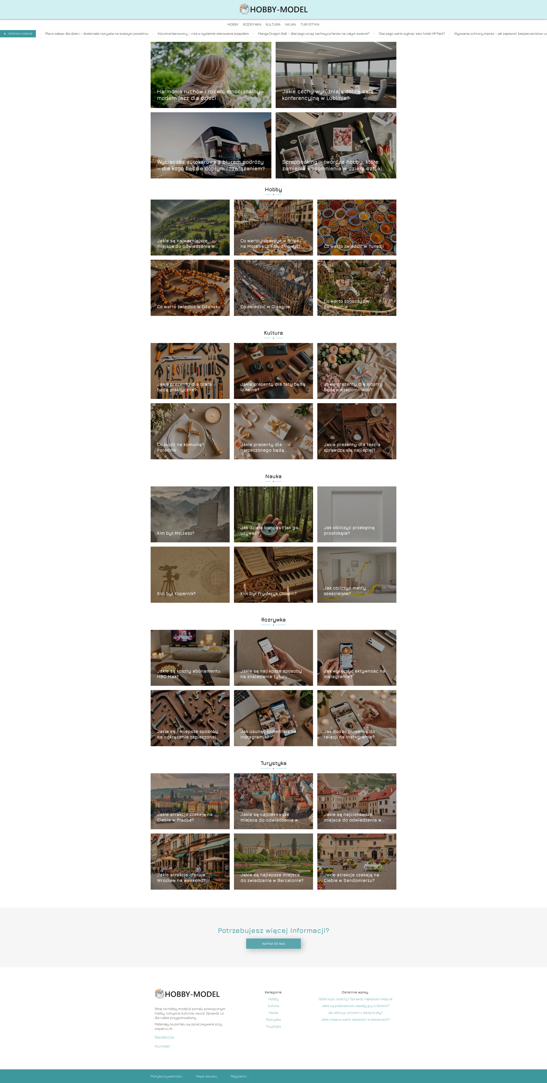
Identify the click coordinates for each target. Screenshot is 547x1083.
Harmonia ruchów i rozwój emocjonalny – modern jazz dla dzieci (211, 94)
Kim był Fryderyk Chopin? (268, 593)
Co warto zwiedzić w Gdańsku (189, 306)
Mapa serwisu (206, 1076)
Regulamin (239, 1076)
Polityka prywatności (166, 1076)
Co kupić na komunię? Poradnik (180, 447)
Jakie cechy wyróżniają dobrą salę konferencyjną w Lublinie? (327, 94)
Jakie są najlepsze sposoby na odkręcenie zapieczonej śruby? (188, 734)
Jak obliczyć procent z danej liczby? (355, 1012)
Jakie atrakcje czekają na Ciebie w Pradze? (185, 817)
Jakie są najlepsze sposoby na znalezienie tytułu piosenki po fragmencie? (271, 673)
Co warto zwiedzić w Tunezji (354, 246)
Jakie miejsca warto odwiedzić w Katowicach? (355, 1019)
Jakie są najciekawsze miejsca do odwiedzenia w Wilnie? (352, 817)
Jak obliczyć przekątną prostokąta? (349, 530)
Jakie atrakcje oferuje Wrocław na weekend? (181, 877)
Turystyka (273, 763)
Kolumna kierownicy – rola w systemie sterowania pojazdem (76, 33)
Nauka (273, 476)
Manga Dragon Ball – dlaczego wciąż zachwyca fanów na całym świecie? (187, 33)
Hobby (273, 189)
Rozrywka (273, 620)
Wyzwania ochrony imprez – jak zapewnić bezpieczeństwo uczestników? (383, 33)
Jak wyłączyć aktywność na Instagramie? (354, 673)
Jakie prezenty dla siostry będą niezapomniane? (353, 387)
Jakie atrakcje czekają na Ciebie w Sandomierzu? (351, 877)
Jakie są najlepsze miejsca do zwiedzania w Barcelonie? (271, 877)
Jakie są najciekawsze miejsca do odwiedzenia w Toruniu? (269, 817)
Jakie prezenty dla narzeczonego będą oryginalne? (262, 447)
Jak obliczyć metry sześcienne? (345, 590)
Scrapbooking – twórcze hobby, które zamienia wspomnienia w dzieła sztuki (332, 165)
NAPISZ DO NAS (273, 943)
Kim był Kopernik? (176, 593)
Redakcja (164, 1037)
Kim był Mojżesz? (175, 533)
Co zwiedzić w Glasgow (265, 306)
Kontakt (162, 1046)
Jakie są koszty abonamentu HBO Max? (189, 673)
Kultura (273, 333)
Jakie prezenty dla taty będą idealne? (272, 387)
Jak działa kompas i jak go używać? (269, 530)
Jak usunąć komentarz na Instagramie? (268, 734)
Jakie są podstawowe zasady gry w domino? (355, 1006)
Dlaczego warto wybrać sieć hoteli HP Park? (285, 33)
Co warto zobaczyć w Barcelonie (346, 304)
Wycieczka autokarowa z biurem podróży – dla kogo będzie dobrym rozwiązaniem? (211, 165)
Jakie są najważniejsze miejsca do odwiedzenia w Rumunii (186, 243)
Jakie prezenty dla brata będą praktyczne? (184, 387)
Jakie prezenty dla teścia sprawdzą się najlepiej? (352, 447)
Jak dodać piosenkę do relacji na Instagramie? (349, 734)
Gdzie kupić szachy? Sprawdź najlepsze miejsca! (355, 999)
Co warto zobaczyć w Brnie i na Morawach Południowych (271, 243)
